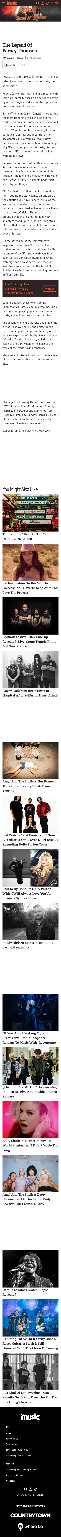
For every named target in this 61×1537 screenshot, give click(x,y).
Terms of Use (11, 1444)
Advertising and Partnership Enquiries (22, 1469)
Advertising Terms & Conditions (19, 1455)
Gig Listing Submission (15, 1475)
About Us (10, 1433)
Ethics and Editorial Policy (17, 1450)
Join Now (49, 288)
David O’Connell (34, 57)
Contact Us (10, 1480)
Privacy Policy (12, 1438)
